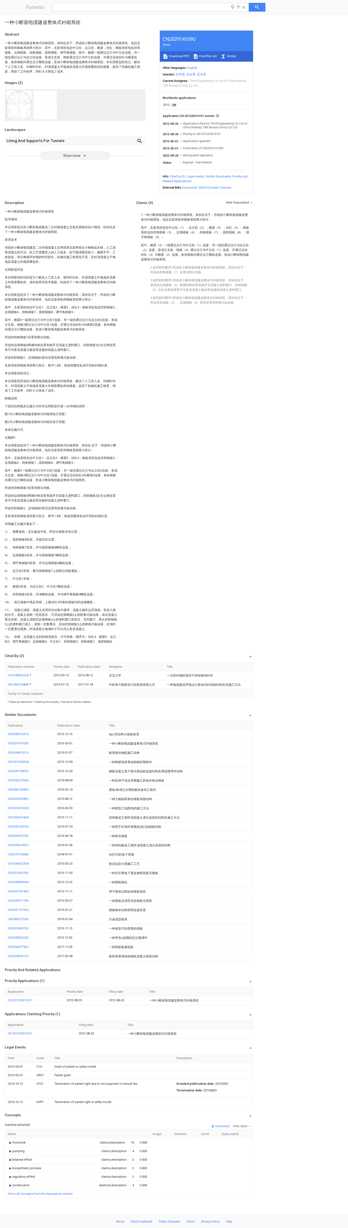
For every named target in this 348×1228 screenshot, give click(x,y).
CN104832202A (19, 675)
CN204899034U (18, 882)
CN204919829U (18, 771)
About (120, 1221)
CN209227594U (18, 780)
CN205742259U (18, 873)
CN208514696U (18, 789)
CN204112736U (18, 910)
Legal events (195, 176)
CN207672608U (18, 854)
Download (222, 1126)
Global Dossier (208, 187)
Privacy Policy (210, 1221)
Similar (231, 56)
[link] (17, 1142)
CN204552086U (18, 799)
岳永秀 (191, 74)
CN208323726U (18, 919)
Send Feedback (141, 1221)
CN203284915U (18, 928)
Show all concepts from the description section (40, 1194)
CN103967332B (18, 808)
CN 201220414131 (20, 1000)
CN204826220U (18, 937)
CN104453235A (18, 863)
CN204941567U (18, 845)
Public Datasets (169, 1221)
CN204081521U (18, 752)
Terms (191, 1221)
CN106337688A (19, 684)
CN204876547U (18, 734)
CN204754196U (18, 891)
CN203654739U (18, 836)
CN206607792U (18, 947)
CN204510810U (18, 826)
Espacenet (190, 187)
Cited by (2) (177, 176)
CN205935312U (18, 956)
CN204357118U (18, 900)
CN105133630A (18, 762)
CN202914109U (18, 743)
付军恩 (180, 74)
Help (229, 1221)
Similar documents (218, 176)
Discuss (225, 187)
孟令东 (201, 74)
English (192, 68)
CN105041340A (18, 817)
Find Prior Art (208, 56)
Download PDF (178, 56)
